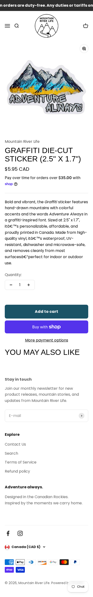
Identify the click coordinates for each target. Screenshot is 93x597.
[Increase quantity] (29, 285)
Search (11, 453)
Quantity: (13, 274)
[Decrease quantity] (11, 285)
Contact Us (15, 444)
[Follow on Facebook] (8, 533)
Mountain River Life (22, 141)
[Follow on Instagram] (20, 533)
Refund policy (17, 471)
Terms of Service (20, 462)
